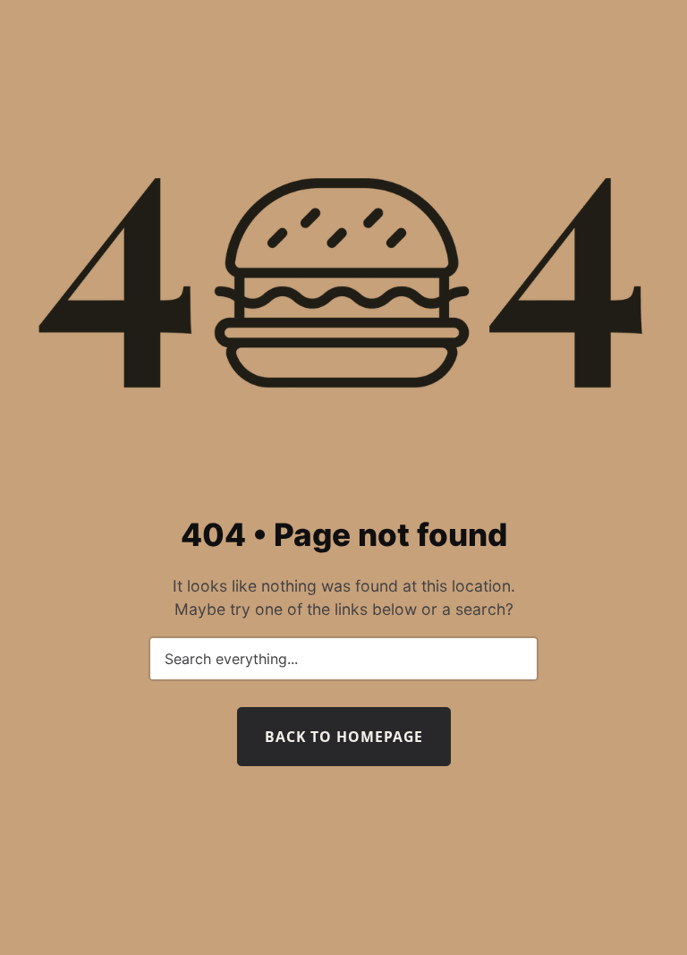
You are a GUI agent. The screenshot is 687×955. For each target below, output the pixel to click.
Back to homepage (344, 736)
